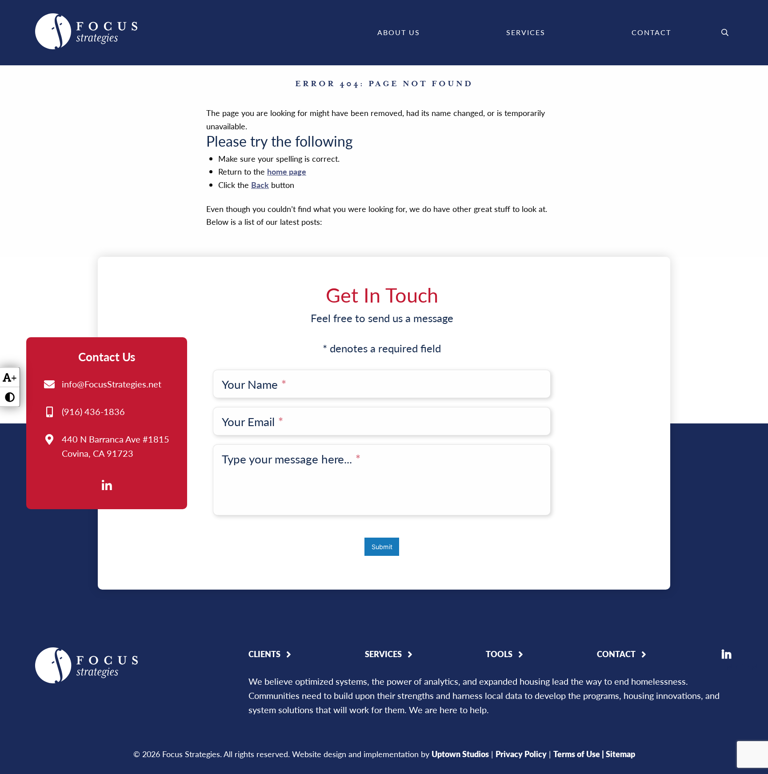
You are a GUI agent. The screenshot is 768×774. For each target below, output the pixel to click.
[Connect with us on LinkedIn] (106, 484)
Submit (382, 547)
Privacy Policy (521, 753)
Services (525, 32)
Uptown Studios (460, 753)
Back (260, 184)
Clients (264, 654)
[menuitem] (398, 32)
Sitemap (620, 753)
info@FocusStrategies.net (111, 384)
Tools (499, 654)
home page (286, 171)
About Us (398, 32)
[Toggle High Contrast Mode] (10, 397)
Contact (651, 32)
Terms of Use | (579, 753)
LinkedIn (726, 654)
